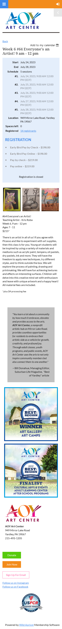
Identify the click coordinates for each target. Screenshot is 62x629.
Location (13, 117)
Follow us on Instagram (15, 582)
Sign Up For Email (16, 574)
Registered (11, 130)
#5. (16, 109)
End (16, 66)
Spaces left (11, 126)
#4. (16, 101)
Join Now (11, 564)
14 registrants (28, 130)
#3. (16, 92)
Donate (11, 555)
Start (15, 62)
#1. (16, 76)
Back (5, 41)
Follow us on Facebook (15, 586)
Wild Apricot (26, 624)
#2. (16, 84)
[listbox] (45, 45)
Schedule (12, 71)
